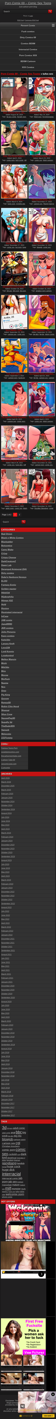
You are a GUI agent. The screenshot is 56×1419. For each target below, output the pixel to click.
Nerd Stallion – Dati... (14, 330)
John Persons (8, 632)
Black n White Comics (12, 538)
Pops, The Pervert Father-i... (14, 156)
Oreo (3, 691)
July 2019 (5, 1053)
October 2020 (6, 994)
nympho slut (20, 204)
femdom (10, 1160)
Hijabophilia (7, 597)
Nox (3, 687)
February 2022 (7, 931)
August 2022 (6, 907)
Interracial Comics (28, 49)
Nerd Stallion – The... (14, 243)
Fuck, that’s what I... (14, 374)
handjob (20, 1163)
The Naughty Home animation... (42, 287)
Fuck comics (28, 31)
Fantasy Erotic (8, 585)
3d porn (10, 1128)
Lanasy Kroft (7, 644)
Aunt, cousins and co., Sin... (14, 113)
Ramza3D (6, 703)
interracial (11, 1173)
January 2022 (7, 935)
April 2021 (5, 970)
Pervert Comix (28, 25)
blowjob (39, 247)
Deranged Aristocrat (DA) (14, 569)
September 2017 (8, 1115)
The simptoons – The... (42, 330)
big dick (36, 334)
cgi (18, 1143)
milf (8, 1188)
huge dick (19, 465)
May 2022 (5, 919)
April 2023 (5, 876)
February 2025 (7, 794)
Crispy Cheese (8, 557)
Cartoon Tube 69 (8, 760)
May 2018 (5, 1084)
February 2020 (7, 1025)
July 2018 (5, 1080)
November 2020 (7, 990)
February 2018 (7, 1096)
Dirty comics (7, 573)
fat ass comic (11, 117)
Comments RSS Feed (32, 20)
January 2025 (7, 798)
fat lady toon (21, 117)
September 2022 (8, 904)
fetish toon (38, 117)
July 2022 (5, 911)
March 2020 (6, 1021)
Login (31, 16)
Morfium (5, 679)
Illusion (5, 608)
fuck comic (19, 160)
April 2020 (5, 1017)
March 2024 (6, 833)
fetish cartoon (48, 160)
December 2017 (7, 1104)
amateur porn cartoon (44, 291)
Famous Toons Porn (9, 748)
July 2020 (5, 1006)
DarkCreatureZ (8, 561)
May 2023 (5, 872)
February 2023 (7, 884)
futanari (17, 1160)
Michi (4, 663)
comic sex (38, 160)
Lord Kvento (7, 651)
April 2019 (5, 1064)
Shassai (5, 710)
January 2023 (7, 888)
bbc (19, 1132)
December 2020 (7, 986)
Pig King (5, 695)
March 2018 (6, 1092)
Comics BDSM (28, 43)
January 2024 (7, 841)
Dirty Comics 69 (28, 37)
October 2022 (6, 900)
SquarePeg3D (8, 718)
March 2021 (6, 974)
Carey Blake (7, 550)
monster (16, 1188)
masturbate (7, 1185)
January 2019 (7, 1068)
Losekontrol (7, 655)
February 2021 (7, 978)
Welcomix (6, 734)
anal (13, 1132)
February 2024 (7, 837)
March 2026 (6, 782)
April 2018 (5, 1088)
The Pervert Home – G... (41, 461)
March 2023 (6, 880)
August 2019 (6, 1049)
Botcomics (6, 546)
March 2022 (6, 927)
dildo (4, 1160)
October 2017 (6, 1111)
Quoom (5, 699)
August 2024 (6, 813)
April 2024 (5, 829)
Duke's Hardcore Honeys (13, 577)
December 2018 (7, 1072)
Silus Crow (6, 714)
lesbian (20, 1182)
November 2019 (7, 1037)
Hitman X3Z (7, 601)
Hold (3, 604)
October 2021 (6, 947)
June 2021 (5, 962)
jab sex (12, 1181)
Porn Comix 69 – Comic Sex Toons (28, 3)
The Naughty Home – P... (42, 200)
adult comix (6, 1133)
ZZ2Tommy (7, 738)
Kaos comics (7, 636)
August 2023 (6, 860)
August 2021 (6, 955)
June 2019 (5, 1056)
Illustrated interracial (11, 612)
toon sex (12, 1192)
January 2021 (7, 982)
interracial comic (10, 1178)
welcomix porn (15, 1194)
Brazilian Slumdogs (41, 508)
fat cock (23, 291)
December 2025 (7, 786)
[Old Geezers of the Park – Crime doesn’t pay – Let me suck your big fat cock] (14, 268)
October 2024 (6, 805)
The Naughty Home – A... (42, 156)
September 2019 (8, 1045)
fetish (25, 508)
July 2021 (5, 958)
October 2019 (6, 1041)
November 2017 (7, 1108)
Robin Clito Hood (10, 706)
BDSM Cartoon (28, 61)
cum (18, 1154)
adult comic (10, 508)
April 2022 (5, 923)
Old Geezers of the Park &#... (14, 287)
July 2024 (5, 817)
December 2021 (7, 939)
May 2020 (5, 1013)
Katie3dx (5, 640)
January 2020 (7, 1029)
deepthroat (11, 1158)
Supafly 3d (6, 722)
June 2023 (5, 868)
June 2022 (5, 915)
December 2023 (7, 845)
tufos (18, 1192)
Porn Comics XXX (28, 55)
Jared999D (6, 624)
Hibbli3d (5, 593)
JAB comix (6, 620)
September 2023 (8, 857)
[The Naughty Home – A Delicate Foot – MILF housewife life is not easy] (14, 486)
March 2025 (6, 790)
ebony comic (49, 334)
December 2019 (7, 1033)
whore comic (7, 1197)
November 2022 (7, 896)
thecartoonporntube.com (11, 756)
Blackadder (7, 542)
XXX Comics (28, 67)
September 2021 (8, 951)
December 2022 (7, 892)
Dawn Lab (6, 565)
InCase (4, 616)
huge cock (11, 204)
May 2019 (5, 1060)
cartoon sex (38, 204)
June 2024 (5, 821)
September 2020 (8, 998)
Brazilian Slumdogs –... (41, 504)
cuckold (13, 1154)
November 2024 (7, 802)
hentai (4, 1167)
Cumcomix (5, 768)
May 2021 (5, 966)
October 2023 (6, 853)
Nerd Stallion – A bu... (41, 243)
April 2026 (5, 778)
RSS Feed (20, 20)
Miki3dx (5, 667)
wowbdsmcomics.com (10, 752)
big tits (42, 334)
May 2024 (5, 825)
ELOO (4, 581)
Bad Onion (6, 534)
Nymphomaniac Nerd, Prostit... (41, 113)
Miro (3, 671)
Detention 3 (21, 1158)
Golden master (8, 589)
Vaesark (5, 730)
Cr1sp (4, 553)
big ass (9, 291)
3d (4, 1127)
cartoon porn (12, 378)
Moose (4, 675)
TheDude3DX (8, 726)
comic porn (11, 160)
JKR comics (7, 628)
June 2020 (5, 1010)
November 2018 (7, 1076)
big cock (16, 291)
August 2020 (6, 1002)
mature (16, 1184)
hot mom (18, 247)
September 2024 (8, 809)
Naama (4, 683)
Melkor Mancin (8, 659)
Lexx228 (5, 648)
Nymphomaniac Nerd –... (14, 200)
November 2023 (7, 849)
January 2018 (7, 1100)
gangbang (9, 1163)
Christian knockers (11, 1146)
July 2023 (5, 864)
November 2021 (7, 943)
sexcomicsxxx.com (8, 764)
